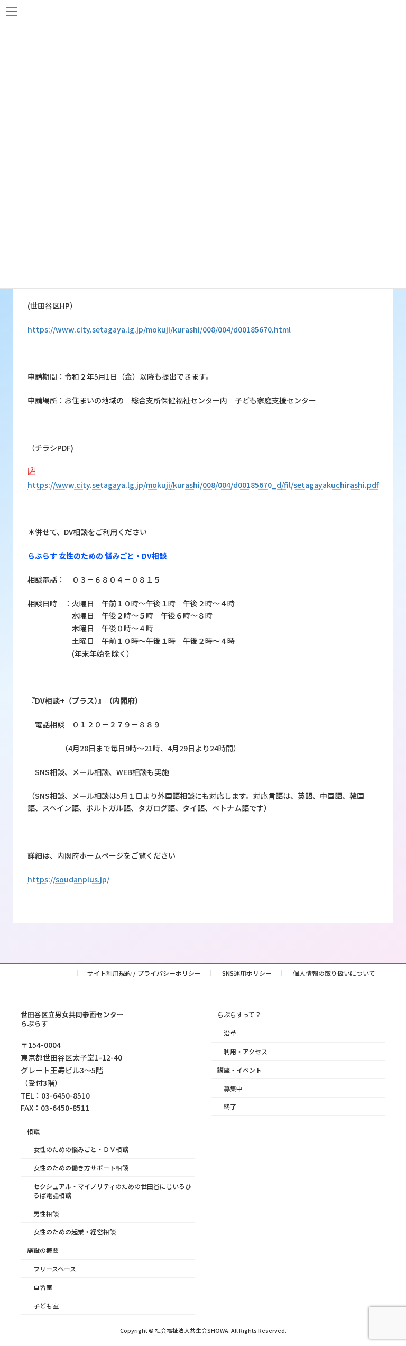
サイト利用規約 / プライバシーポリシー (144, 973)
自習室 (42, 1286)
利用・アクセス (245, 1051)
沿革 (230, 1032)
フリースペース (54, 1268)
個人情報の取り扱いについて (334, 973)
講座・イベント (239, 1069)
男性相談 (46, 1213)
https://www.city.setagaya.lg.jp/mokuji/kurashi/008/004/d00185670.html (159, 329)
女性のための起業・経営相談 (74, 1231)
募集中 (233, 1087)
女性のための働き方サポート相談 (80, 1167)
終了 (230, 1106)
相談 (33, 1130)
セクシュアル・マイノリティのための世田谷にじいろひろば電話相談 (112, 1190)
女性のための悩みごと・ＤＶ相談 (80, 1149)
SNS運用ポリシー (247, 973)
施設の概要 (43, 1250)
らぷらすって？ (239, 1014)
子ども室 (46, 1305)
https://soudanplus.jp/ (68, 879)
